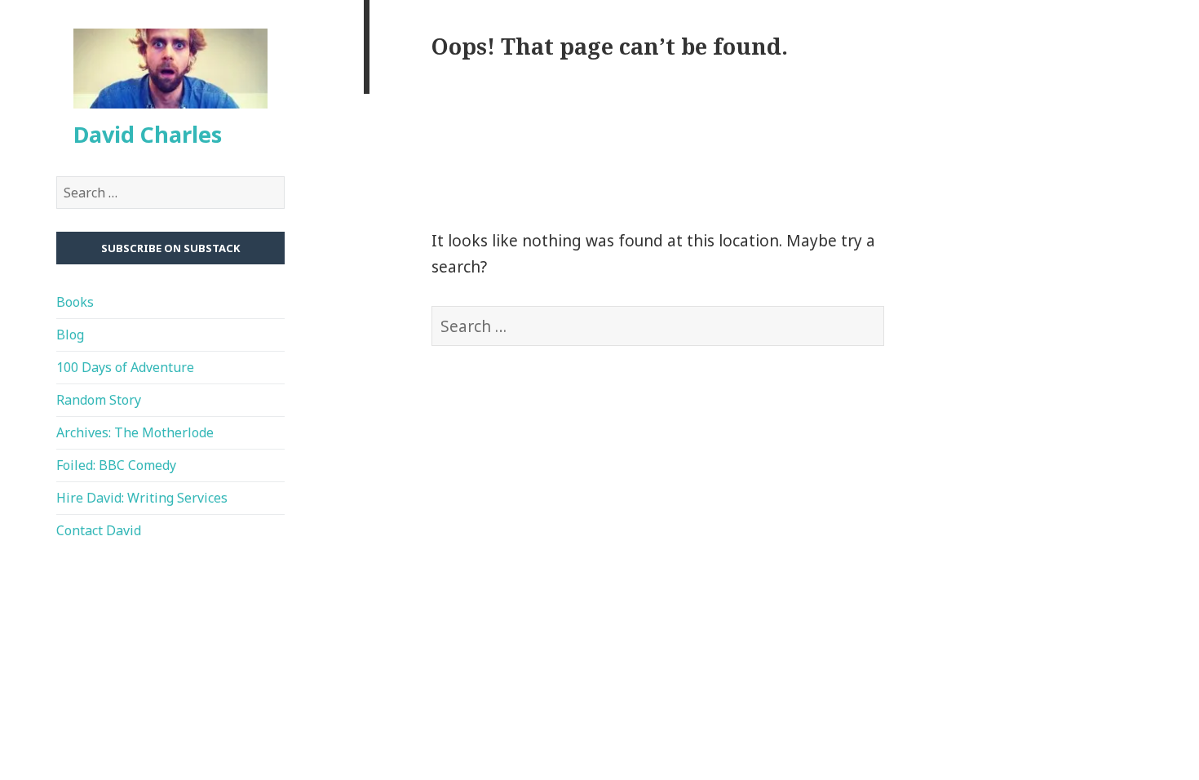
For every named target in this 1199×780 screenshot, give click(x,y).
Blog (70, 334)
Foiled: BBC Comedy (116, 465)
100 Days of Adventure (125, 367)
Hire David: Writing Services (142, 498)
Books (75, 302)
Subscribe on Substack (170, 248)
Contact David (98, 530)
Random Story (98, 400)
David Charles (147, 134)
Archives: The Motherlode (135, 432)
